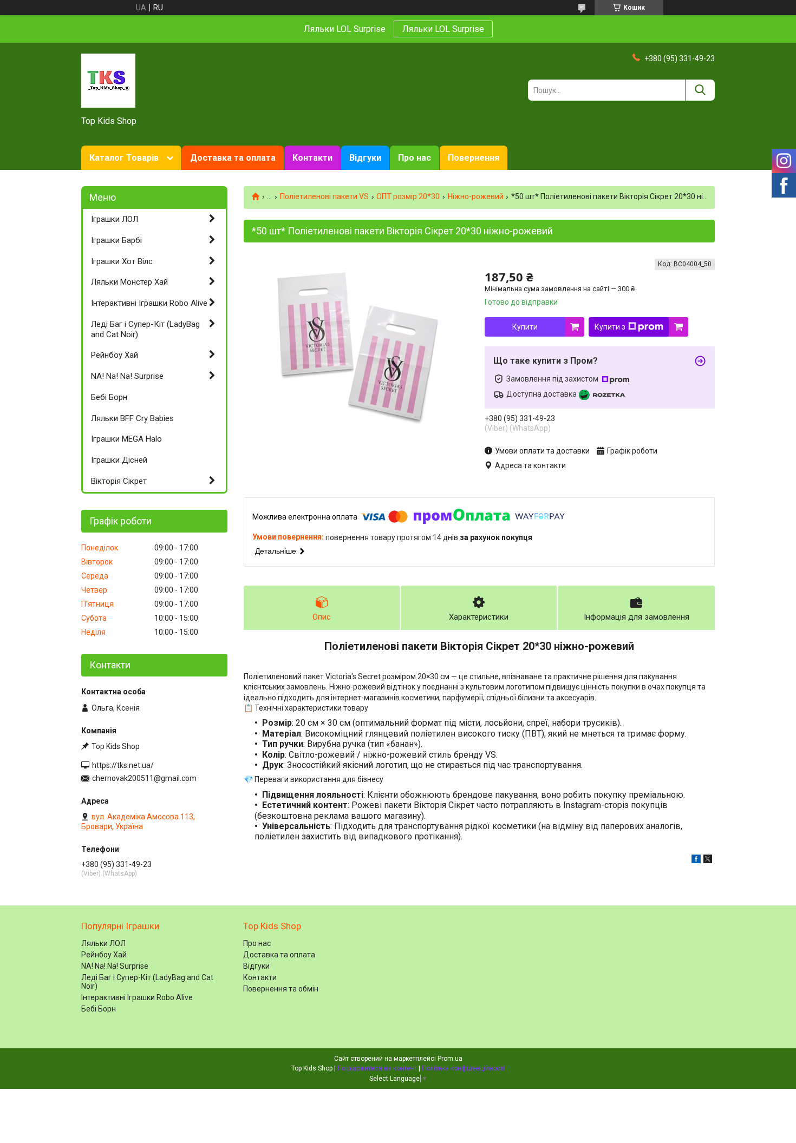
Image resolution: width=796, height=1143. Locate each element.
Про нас (414, 158)
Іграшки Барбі (116, 240)
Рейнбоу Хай (114, 355)
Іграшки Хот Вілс (122, 261)
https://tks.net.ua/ (123, 765)
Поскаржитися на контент (377, 1068)
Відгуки (365, 158)
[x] (707, 860)
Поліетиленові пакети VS (324, 196)
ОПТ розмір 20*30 (408, 196)
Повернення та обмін (280, 988)
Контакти (312, 158)
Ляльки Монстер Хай (129, 282)
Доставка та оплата (233, 158)
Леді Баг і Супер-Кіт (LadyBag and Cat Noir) (145, 329)
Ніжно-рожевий (476, 196)
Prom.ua (450, 1058)
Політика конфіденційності (463, 1068)
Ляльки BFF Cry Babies (132, 418)
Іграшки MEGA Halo (126, 439)
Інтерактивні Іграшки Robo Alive (149, 303)
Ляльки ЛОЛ (103, 943)
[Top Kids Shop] (108, 80)
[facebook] (696, 860)
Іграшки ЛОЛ (114, 219)
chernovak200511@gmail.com (144, 778)
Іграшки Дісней (119, 460)
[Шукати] (700, 90)
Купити (525, 327)
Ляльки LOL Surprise (443, 29)
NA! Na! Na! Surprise (127, 376)
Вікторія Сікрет (119, 481)
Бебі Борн (109, 397)
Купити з (610, 327)
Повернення (473, 158)
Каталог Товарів (124, 158)
